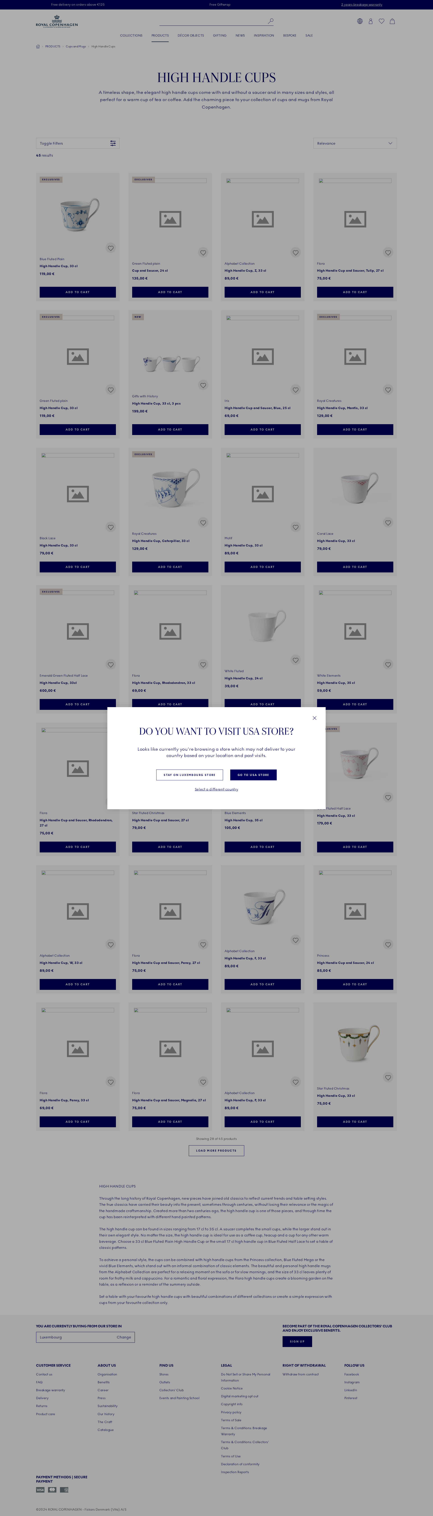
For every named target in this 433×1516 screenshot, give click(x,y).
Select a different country (216, 789)
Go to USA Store (253, 774)
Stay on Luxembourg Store (190, 774)
